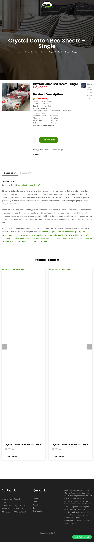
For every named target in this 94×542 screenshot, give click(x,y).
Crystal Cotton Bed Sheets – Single (23, 444)
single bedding (55, 232)
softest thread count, (19, 241)
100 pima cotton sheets (72, 238)
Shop (35, 502)
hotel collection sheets (17, 235)
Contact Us (37, 511)
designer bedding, (69, 232)
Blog (34, 508)
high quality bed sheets (25, 238)
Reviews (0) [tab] (26, 172)
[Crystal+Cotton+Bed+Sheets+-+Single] (40, 154)
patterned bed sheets (76, 235)
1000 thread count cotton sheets (49, 238)
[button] (82, 537)
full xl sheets (44, 232)
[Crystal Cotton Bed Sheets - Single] (43, 154)
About (35, 505)
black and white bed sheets (38, 235)
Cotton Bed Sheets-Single (52, 150)
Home (35, 499)
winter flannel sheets (40, 241)
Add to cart (49, 140)
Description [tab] (10, 172)
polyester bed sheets (58, 235)
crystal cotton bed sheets (28, 185)
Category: (37, 150)
